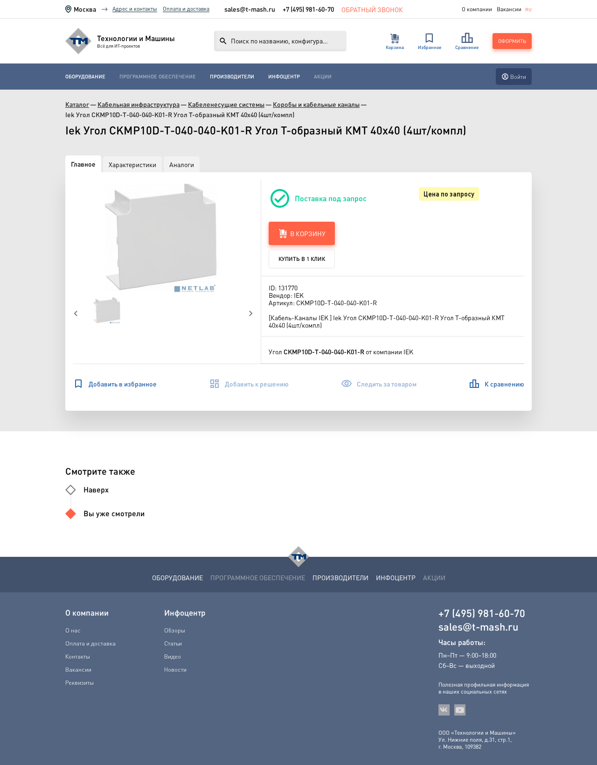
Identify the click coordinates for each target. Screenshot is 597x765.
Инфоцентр (284, 76)
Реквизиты (79, 682)
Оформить (512, 41)
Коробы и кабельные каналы (316, 104)
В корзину (308, 233)
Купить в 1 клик (301, 258)
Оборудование (85, 76)
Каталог (77, 104)
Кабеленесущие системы (226, 104)
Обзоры (174, 630)
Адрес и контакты (134, 8)
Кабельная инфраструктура (138, 104)
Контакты (77, 656)
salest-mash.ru (249, 9)
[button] (163, 238)
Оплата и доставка (186, 8)
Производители (232, 76)
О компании (477, 9)
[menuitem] (85, 76)
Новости (175, 669)
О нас (73, 630)
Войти (518, 76)
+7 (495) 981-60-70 (308, 9)
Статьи (173, 643)
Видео (172, 656)
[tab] (83, 163)
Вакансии (509, 9)
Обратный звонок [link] (372, 9)
